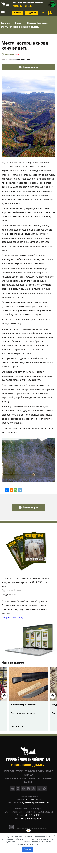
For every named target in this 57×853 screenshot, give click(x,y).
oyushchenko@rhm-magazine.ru (35, 803)
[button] (28, 840)
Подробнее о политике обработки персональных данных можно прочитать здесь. (27, 843)
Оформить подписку (12, 617)
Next (53, 696)
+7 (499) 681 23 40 (33, 800)
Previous (4, 696)
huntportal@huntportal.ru (31, 819)
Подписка (31, 13)
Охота (20, 771)
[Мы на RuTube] (28, 790)
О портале (10, 779)
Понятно (27, 849)
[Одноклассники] (11, 490)
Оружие (30, 771)
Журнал (17, 13)
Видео (40, 771)
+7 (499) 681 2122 (32, 815)
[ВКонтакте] (7, 490)
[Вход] (50, 13)
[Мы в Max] (44, 790)
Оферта (31, 779)
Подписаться (9, 595)
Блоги (49, 771)
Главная (9, 771)
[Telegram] (20, 490)
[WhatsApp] (15, 490)
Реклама (21, 779)
